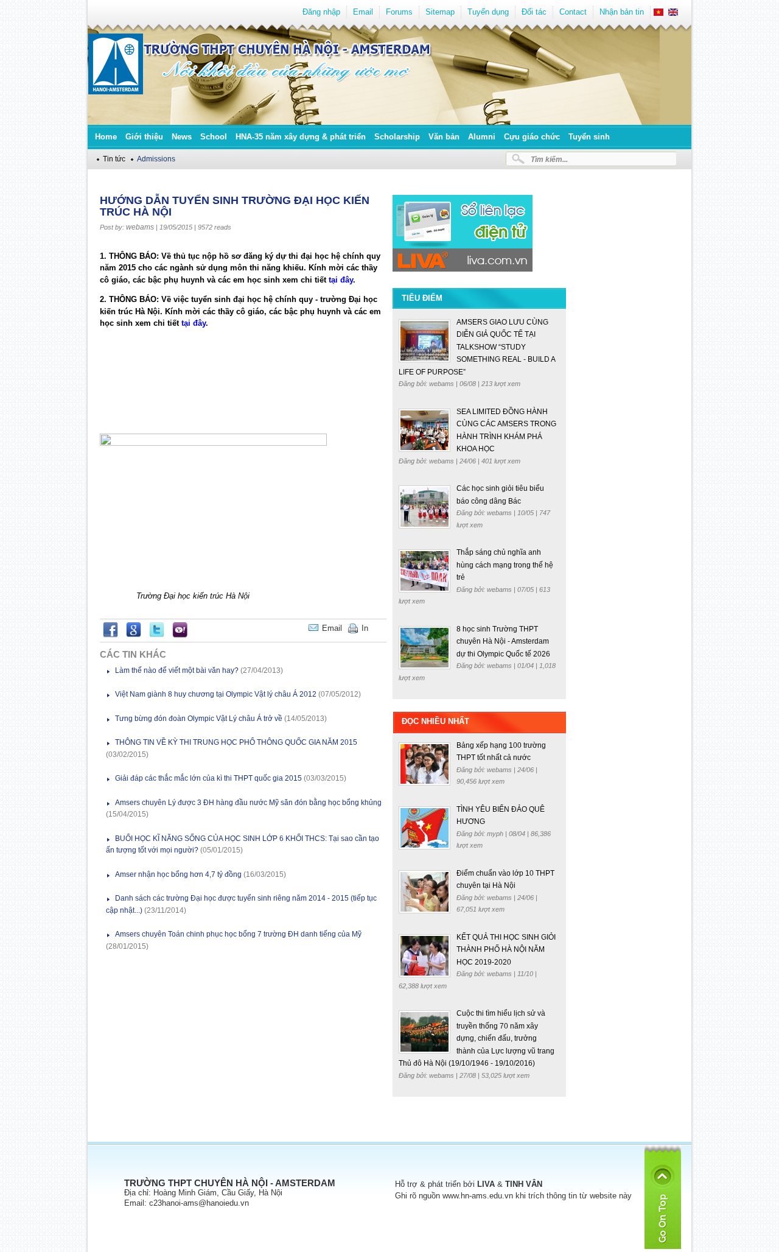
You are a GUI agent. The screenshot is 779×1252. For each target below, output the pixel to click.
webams (140, 227)
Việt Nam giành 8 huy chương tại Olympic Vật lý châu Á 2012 (215, 694)
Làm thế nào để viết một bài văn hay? (177, 670)
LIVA (486, 1184)
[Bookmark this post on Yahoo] (179, 635)
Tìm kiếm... (549, 159)
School (213, 136)
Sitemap (440, 11)
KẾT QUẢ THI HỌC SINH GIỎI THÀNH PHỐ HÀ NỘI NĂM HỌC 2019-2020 (506, 949)
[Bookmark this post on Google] (133, 635)
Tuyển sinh (589, 136)
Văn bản (443, 136)
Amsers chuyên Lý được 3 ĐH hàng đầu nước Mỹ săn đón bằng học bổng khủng (248, 802)
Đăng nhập (321, 11)
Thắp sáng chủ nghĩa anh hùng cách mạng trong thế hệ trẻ (504, 565)
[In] (383, 628)
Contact (573, 11)
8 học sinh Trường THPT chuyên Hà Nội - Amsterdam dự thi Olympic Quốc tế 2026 (503, 641)
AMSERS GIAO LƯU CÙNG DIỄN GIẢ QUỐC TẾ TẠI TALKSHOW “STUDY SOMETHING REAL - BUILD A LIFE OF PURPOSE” (477, 347)
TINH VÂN (523, 1184)
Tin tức (114, 159)
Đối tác (534, 11)
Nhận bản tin (621, 11)
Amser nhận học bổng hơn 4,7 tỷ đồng (178, 874)
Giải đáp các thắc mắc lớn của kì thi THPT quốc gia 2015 (208, 778)
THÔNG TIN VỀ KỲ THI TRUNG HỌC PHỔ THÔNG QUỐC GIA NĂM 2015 (236, 742)
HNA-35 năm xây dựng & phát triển (301, 136)
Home (106, 136)
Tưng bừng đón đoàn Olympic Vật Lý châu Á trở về (198, 718)
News (182, 136)
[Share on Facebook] (110, 635)
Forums (399, 11)
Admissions (156, 159)
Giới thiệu (144, 136)
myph (496, 833)
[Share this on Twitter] (156, 635)
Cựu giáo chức (532, 136)
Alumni (481, 136)
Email (363, 11)
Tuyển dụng (488, 11)
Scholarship (397, 136)
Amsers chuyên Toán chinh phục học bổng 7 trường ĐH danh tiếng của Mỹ (238, 934)
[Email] (377, 628)
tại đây (341, 279)
